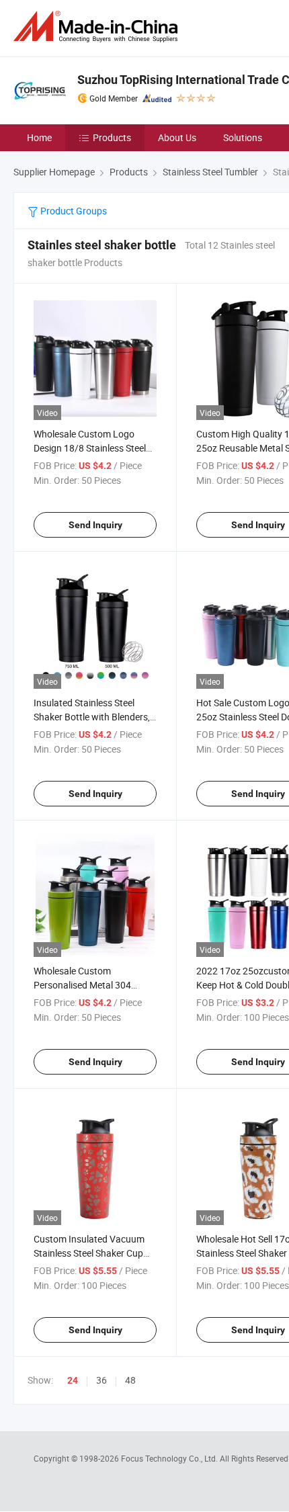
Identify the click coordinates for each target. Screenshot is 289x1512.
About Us (177, 137)
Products (112, 137)
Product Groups (72, 210)
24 (72, 1380)
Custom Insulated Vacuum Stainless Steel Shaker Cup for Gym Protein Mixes (89, 1252)
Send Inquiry (95, 524)
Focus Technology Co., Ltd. (170, 1458)
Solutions (242, 137)
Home (39, 137)
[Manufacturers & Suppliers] (98, 26)
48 (130, 1380)
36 (101, 1380)
